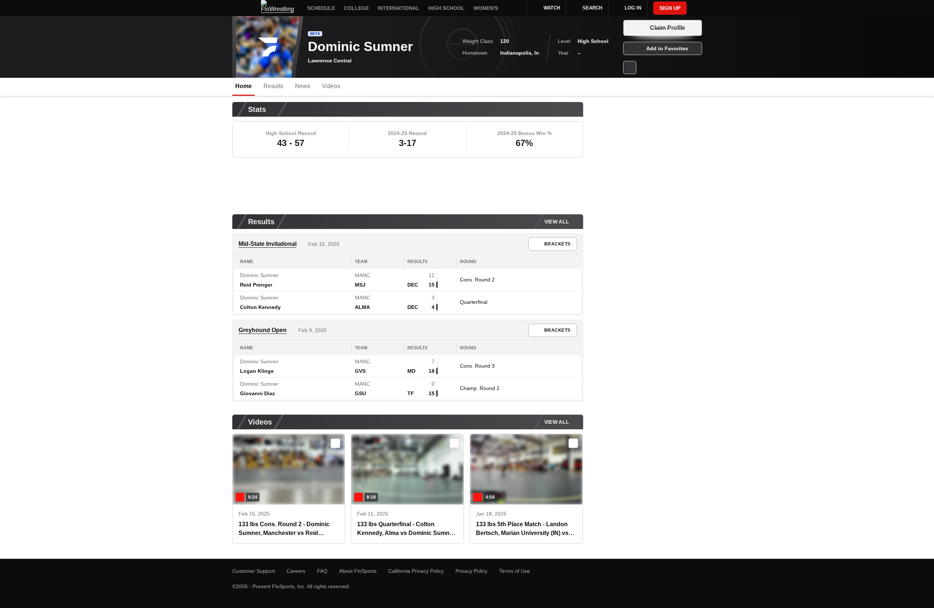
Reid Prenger (256, 285)
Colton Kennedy (260, 307)
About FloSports (358, 571)
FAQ (322, 571)
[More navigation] (517, 8)
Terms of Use (514, 571)
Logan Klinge (257, 371)
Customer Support (253, 571)
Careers (296, 571)
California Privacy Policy (416, 571)
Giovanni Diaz (257, 393)
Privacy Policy (471, 571)
